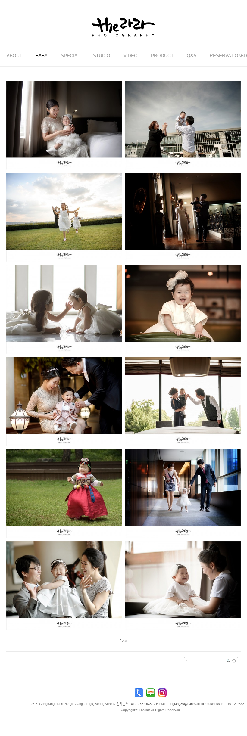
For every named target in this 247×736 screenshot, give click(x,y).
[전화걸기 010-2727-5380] (138, 694)
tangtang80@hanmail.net (186, 704)
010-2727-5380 (142, 704)
